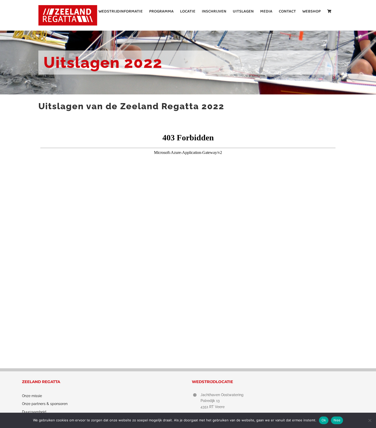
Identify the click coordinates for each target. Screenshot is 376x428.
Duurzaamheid (34, 412)
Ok (324, 420)
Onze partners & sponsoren (45, 404)
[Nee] (369, 420)
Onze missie (32, 396)
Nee (337, 420)
